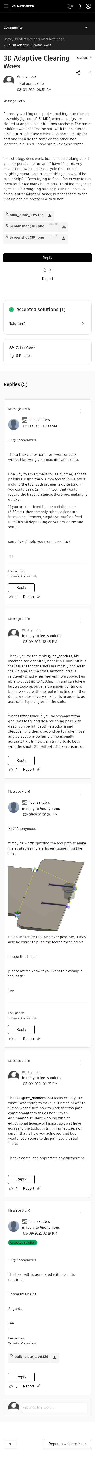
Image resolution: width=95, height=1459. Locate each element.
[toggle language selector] (70, 6)
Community (13, 27)
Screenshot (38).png (27, 226)
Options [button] (82, 57)
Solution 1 (17, 323)
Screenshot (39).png (27, 237)
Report (47, 278)
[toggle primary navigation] (8, 6)
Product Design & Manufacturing (38, 39)
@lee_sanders (60, 656)
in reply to (41, 635)
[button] (89, 73)
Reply (47, 257)
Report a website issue (68, 1443)
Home (8, 39)
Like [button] (44, 270)
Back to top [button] (10, 1444)
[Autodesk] (24, 6)
